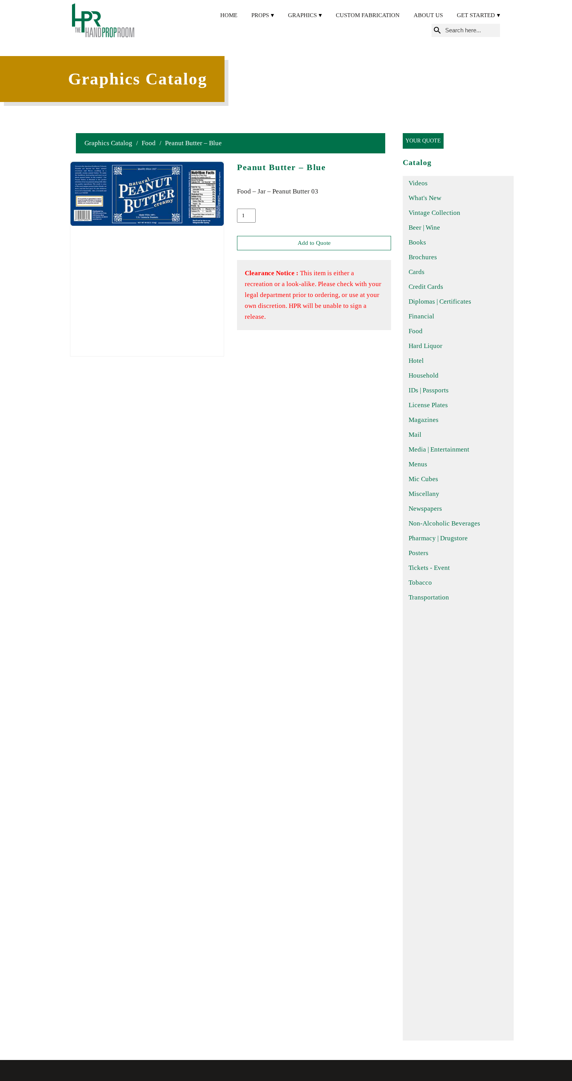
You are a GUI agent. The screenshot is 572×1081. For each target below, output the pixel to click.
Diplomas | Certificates (440, 301)
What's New (425, 198)
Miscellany (424, 493)
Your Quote (423, 141)
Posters (418, 553)
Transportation (429, 597)
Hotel (416, 360)
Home (228, 15)
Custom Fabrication (368, 15)
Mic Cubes (423, 479)
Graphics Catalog (108, 143)
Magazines (424, 420)
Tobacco (420, 582)
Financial (421, 316)
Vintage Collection (434, 212)
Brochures (423, 257)
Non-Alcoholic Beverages (444, 523)
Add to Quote (314, 243)
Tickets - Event (429, 567)
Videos (418, 183)
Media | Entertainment (439, 449)
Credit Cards (426, 286)
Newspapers (425, 508)
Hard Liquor (425, 346)
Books (417, 242)
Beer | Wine (424, 227)
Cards (417, 272)
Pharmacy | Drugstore (438, 538)
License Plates (428, 405)
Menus (418, 464)
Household (424, 375)
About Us (428, 15)
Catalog (417, 162)
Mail (415, 434)
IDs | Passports (429, 390)
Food (149, 143)
